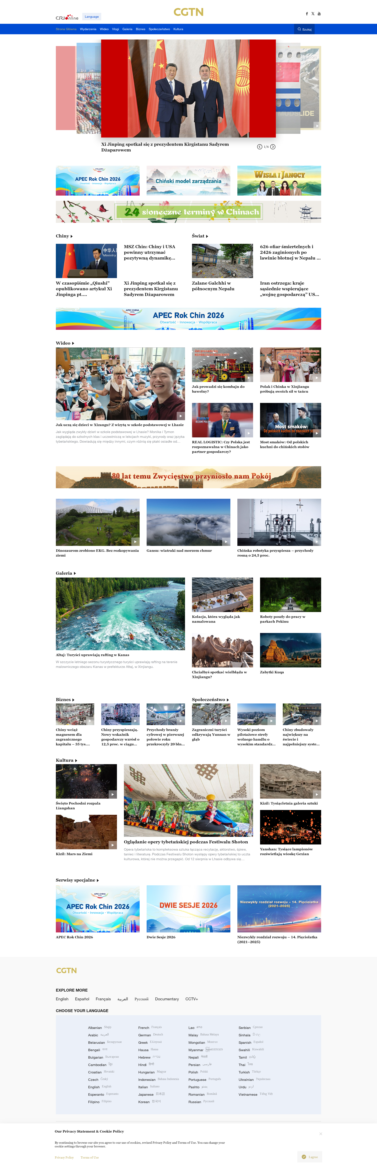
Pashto (197, 1087)
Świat (198, 236)
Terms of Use (90, 1157)
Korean (149, 1102)
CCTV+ (191, 998)
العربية (122, 998)
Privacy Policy (64, 1157)
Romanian (202, 1094)
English (62, 998)
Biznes (63, 699)
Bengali (97, 1050)
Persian (200, 1065)
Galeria (64, 573)
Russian (201, 1102)
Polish (198, 1072)
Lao (195, 1027)
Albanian (99, 1027)
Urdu (246, 1087)
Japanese (151, 1094)
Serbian (251, 1027)
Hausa (148, 1050)
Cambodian (100, 1065)
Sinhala (249, 1035)
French (150, 1027)
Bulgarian (103, 1057)
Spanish (251, 1042)
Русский (142, 998)
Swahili (251, 1050)
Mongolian (203, 1042)
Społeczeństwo (208, 699)
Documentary (167, 998)
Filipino (99, 1102)
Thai (246, 1065)
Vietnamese (256, 1094)
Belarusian (105, 1042)
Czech (98, 1079)
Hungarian (152, 1072)
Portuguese (204, 1079)
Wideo (63, 343)
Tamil (247, 1057)
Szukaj (307, 29)
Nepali (197, 1057)
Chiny (62, 236)
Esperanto (103, 1094)
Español (82, 998)
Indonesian (158, 1079)
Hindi (146, 1065)
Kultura (65, 760)
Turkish (250, 1072)
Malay (203, 1035)
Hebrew (149, 1057)
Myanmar (205, 1050)
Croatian (101, 1072)
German (150, 1035)
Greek (150, 1042)
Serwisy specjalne (75, 880)
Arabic (98, 1035)
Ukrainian (254, 1079)
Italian (148, 1087)
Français (103, 998)
